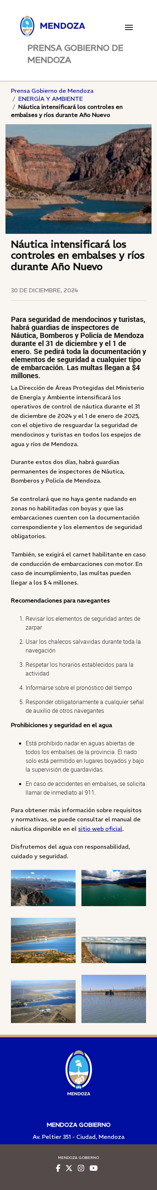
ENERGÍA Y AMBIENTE (50, 98)
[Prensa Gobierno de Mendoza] (78, 26)
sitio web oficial (100, 828)
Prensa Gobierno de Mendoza (52, 90)
